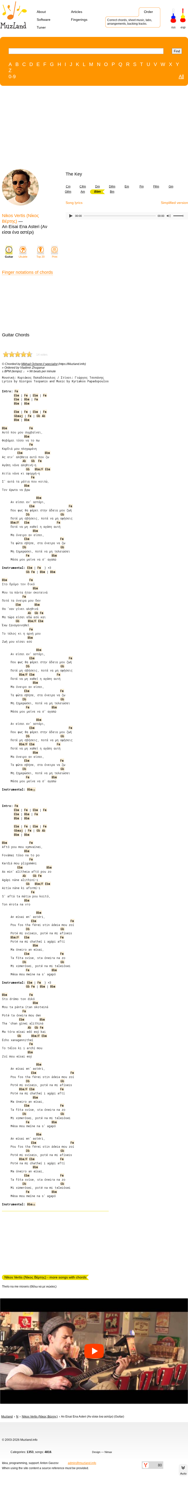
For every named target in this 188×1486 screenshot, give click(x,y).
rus (173, 27)
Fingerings (79, 20)
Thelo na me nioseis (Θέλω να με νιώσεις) (29, 1286)
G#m (68, 191)
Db (28, 514)
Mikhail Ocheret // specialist (39, 364)
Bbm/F (39, 469)
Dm (97, 186)
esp (183, 27)
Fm (142, 186)
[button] (94, 1351)
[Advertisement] (84, 128)
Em (127, 186)
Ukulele (23, 256)
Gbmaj (18, 416)
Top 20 (40, 256)
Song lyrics (74, 203)
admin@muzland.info (82, 1463)
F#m (156, 186)
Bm (112, 191)
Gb (38, 416)
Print (54, 256)
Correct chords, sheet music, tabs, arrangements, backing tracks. (129, 21)
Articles (76, 12)
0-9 (12, 76)
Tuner (41, 27)
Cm (68, 186)
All (181, 76)
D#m (112, 186)
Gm (171, 186)
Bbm (26, 399)
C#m (83, 186)
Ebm (16, 395)
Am (83, 191)
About (41, 12)
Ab (43, 416)
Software (43, 20)
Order (148, 12)
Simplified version (174, 203)
